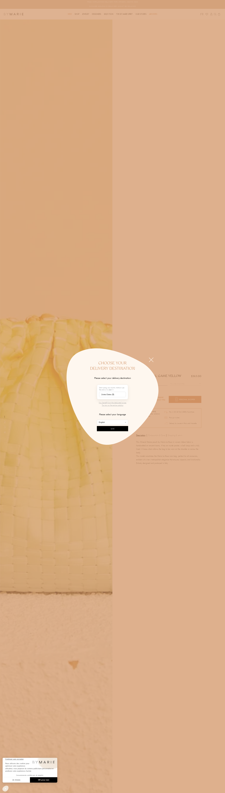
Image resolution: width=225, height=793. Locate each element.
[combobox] (112, 394)
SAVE (112, 429)
